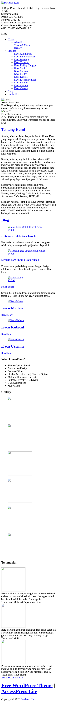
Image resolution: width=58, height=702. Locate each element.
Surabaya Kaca (28, 699)
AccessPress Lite (19, 691)
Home (11, 39)
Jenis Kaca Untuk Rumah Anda (18, 236)
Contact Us (13, 94)
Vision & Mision (22, 45)
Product (12, 50)
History (18, 48)
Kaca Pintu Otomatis (24, 56)
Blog (10, 91)
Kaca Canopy (21, 88)
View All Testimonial (12, 677)
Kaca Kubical (21, 76)
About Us (19, 42)
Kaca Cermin (21, 85)
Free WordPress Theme (27, 685)
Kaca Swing (7, 286)
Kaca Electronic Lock (25, 79)
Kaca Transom (21, 62)
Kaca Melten (20, 74)
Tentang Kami (13, 129)
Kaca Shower (21, 71)
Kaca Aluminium (23, 53)
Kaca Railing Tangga (25, 65)
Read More (7, 315)
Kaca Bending (21, 59)
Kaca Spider (20, 68)
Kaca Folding (21, 82)
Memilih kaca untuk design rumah (20, 259)
